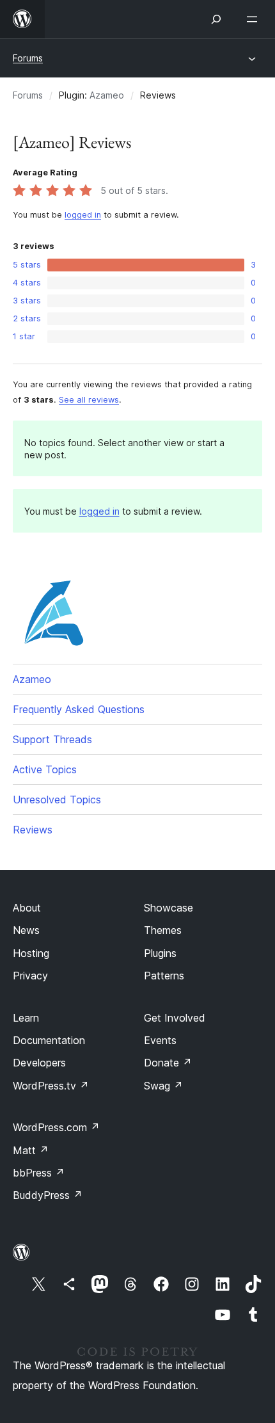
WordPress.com (56, 1127)
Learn (26, 1017)
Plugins (160, 953)
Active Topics (45, 769)
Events (160, 1040)
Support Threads (52, 739)
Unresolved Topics (57, 799)
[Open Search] (216, 19)
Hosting (31, 953)
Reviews (32, 829)
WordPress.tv (51, 1085)
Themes (163, 930)
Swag (163, 1085)
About (27, 907)
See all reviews (89, 400)
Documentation (49, 1040)
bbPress (39, 1172)
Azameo (107, 95)
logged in (83, 215)
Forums (28, 57)
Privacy (30, 975)
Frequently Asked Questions (79, 709)
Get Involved (174, 1017)
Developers (39, 1062)
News (26, 930)
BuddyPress (47, 1195)
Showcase (168, 907)
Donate (168, 1062)
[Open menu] (254, 19)
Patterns (164, 975)
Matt (31, 1150)
